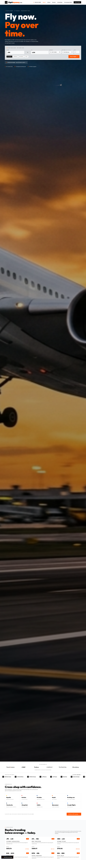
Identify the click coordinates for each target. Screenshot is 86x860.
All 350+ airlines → (77, 774)
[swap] (28, 52)
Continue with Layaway (73, 814)
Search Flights (73, 56)
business (21, 56)
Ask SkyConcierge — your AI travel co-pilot (16, 62)
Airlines (48, 2)
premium (15, 56)
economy (9, 56)
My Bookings (59, 2)
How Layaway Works (68, 2)
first (26, 56)
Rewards (54, 2)
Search (44, 2)
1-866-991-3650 (38, 2)
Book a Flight (77, 2)
